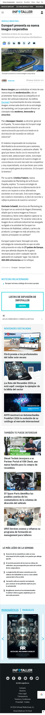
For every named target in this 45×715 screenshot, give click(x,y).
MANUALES (28, 609)
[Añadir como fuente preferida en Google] (41, 695)
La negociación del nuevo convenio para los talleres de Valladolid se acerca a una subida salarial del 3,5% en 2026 (20, 574)
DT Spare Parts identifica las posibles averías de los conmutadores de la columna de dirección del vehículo (20, 498)
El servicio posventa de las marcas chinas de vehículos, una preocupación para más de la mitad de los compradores (22, 565)
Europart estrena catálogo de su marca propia (22, 283)
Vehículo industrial (10, 21)
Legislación (19, 2)
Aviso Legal (22, 693)
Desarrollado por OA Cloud (22, 711)
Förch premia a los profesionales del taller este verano (21, 356)
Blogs (38, 2)
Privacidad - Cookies (23, 702)
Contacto (22, 688)
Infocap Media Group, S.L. (25, 707)
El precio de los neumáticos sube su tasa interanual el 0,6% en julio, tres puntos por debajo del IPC (22, 556)
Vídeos (33, 2)
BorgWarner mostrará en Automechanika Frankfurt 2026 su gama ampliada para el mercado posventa (19, 592)
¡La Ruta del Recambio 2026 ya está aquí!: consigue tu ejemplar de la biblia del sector (22, 386)
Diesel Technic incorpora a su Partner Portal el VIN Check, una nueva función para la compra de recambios (21, 463)
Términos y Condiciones (22, 699)
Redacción (11, 80)
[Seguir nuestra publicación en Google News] (4, 43)
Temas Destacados (9, 2)
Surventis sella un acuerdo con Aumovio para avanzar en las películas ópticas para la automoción (19, 583)
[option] (22, 636)
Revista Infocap (7, 7)
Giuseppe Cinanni (25, 267)
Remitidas (27, 2)
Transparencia (22, 696)
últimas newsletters (24, 7)
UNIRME (22, 306)
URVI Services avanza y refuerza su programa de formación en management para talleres (22, 532)
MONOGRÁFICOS (10, 609)
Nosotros (22, 691)
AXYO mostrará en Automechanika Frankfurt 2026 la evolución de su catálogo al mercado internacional (21, 418)
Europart (5, 102)
